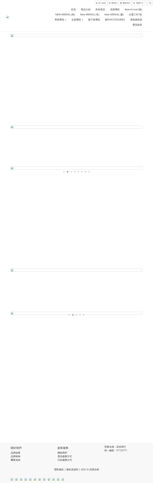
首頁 (73, 9)
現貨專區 (115, 9)
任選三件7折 (135, 14)
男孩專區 (60, 19)
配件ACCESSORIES (115, 19)
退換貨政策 (136, 19)
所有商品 (100, 9)
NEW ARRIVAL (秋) (65, 14)
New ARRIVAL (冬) (89, 14)
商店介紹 (85, 9)
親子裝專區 (94, 19)
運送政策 (137, 24)
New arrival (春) (133, 9)
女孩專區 (76, 19)
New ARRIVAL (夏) (114, 14)
